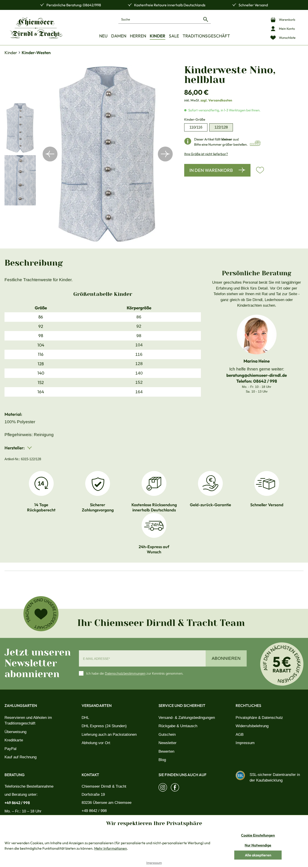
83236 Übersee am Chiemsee (106, 802)
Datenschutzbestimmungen (125, 673)
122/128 (221, 127)
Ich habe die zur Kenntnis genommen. (134, 673)
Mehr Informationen (110, 848)
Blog (162, 760)
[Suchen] (205, 19)
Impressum (245, 743)
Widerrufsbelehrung (252, 726)
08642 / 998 (265, 381)
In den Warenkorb (211, 170)
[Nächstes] (165, 154)
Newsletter (168, 743)
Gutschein (167, 734)
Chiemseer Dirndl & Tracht (104, 786)
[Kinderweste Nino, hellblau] (108, 154)
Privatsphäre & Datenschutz (259, 717)
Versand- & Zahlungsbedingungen (187, 717)
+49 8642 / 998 (17, 802)
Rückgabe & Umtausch (178, 726)
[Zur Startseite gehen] (35, 28)
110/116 (195, 127)
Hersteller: (15, 448)
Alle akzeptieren (258, 855)
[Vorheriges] (50, 154)
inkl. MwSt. (208, 100)
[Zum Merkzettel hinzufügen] (260, 170)
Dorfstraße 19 (93, 794)
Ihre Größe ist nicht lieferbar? (206, 154)
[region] (90, 154)
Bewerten (166, 751)
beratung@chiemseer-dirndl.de (256, 375)
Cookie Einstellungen (258, 835)
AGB (240, 734)
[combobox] (159, 19)
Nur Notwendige (258, 845)
